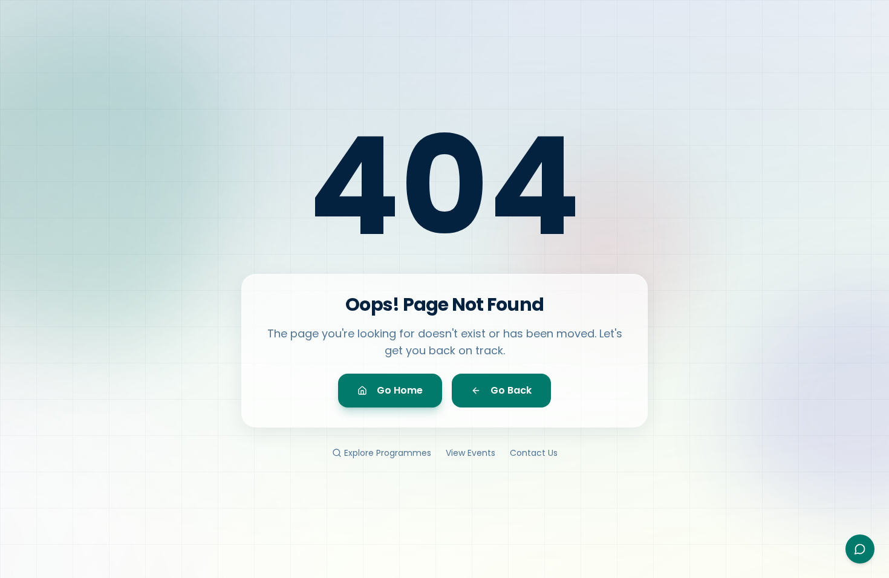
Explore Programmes (387, 453)
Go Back (511, 390)
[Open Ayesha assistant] (859, 548)
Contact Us (534, 453)
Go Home (400, 390)
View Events (470, 453)
